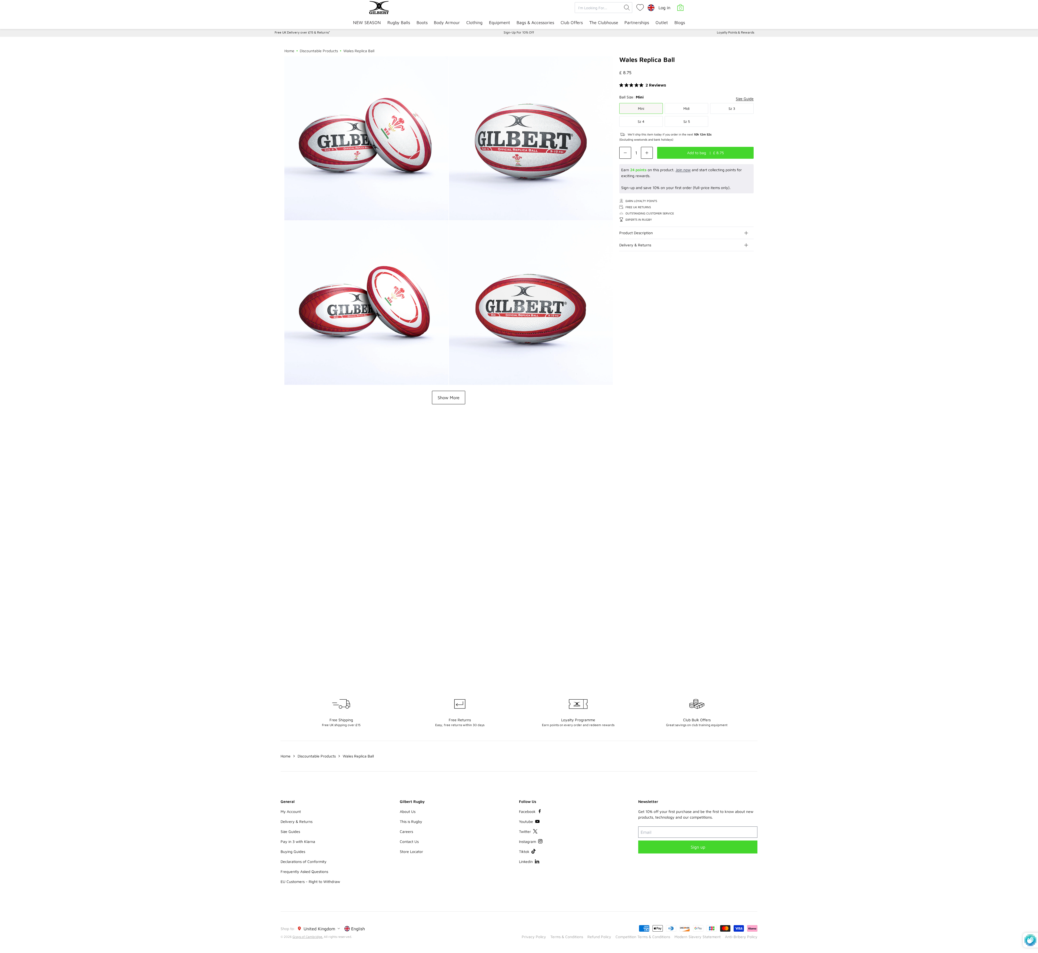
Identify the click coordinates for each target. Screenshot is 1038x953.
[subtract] (625, 153)
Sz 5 (686, 121)
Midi (686, 108)
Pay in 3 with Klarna (298, 841)
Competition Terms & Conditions (643, 936)
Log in (664, 7)
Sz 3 (731, 108)
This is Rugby (411, 821)
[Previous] (738, 442)
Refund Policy (599, 936)
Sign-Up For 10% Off (519, 32)
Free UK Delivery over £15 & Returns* (302, 32)
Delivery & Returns (635, 245)
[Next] (749, 442)
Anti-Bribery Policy (741, 936)
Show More (449, 397)
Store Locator (411, 851)
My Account (291, 811)
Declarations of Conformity (304, 861)
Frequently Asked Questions (304, 871)
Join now (683, 169)
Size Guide (745, 98)
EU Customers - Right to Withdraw (310, 881)
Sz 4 (641, 121)
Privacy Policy (534, 936)
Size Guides (290, 831)
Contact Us (409, 841)
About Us (407, 811)
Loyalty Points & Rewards (735, 32)
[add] (647, 153)
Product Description (636, 232)
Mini (641, 108)
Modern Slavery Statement (697, 936)
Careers (406, 831)
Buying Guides (293, 851)
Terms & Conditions (566, 936)
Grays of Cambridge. (307, 937)
